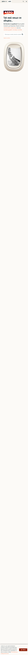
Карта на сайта (7, 38)
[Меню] (26, 1)
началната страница (10, 28)
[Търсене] (22, 34)
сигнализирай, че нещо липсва (13, 30)
